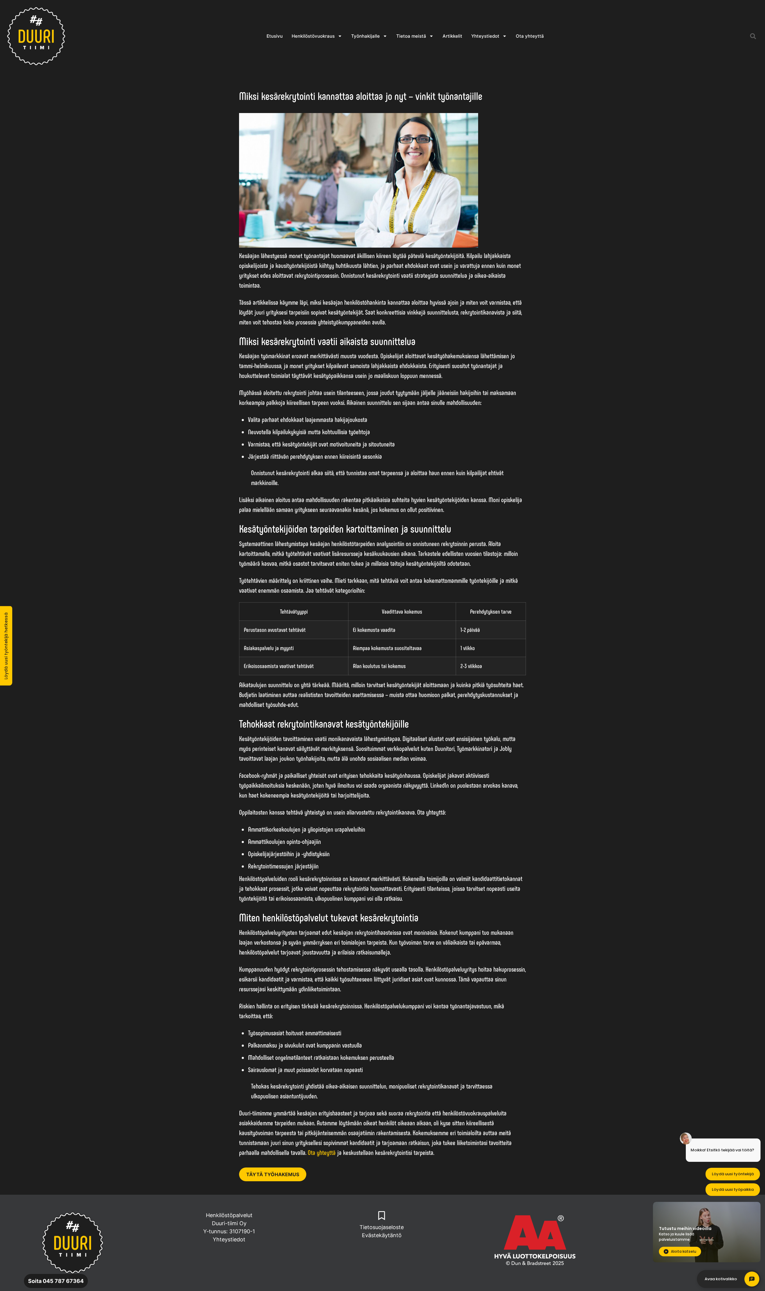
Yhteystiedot (485, 36)
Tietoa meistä (411, 36)
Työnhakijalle (365, 36)
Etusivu (275, 36)
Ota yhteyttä (530, 36)
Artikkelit (452, 36)
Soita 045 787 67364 (56, 1281)
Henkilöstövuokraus (313, 36)
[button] (753, 36)
